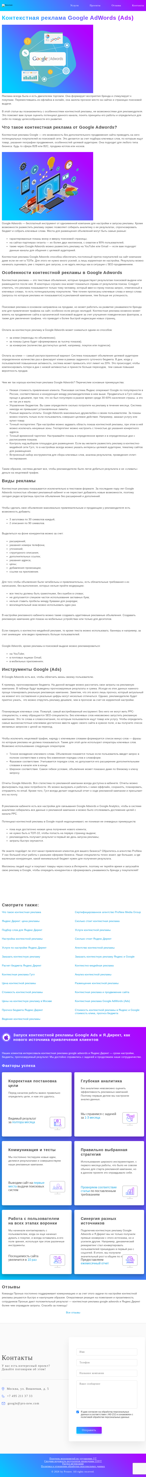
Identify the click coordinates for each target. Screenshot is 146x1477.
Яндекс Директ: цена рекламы (21, 921)
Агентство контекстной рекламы (95, 947)
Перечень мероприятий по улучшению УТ (73, 1458)
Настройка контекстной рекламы (22, 938)
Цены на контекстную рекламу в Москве (27, 1001)
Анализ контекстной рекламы (93, 974)
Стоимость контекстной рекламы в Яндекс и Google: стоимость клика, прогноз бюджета (107, 1011)
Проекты (95, 5)
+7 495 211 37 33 (20, 1396)
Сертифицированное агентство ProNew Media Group (108, 912)
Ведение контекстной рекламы (21, 1018)
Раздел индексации (73, 1463)
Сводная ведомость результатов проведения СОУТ (73, 1461)
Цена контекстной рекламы (19, 983)
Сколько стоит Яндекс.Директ (93, 938)
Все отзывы (73, 1312)
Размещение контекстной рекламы (97, 983)
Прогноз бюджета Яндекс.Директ (22, 1009)
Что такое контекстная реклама (21, 912)
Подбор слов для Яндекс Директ (22, 929)
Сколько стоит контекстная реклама (97, 921)
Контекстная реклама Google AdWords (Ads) (102, 1001)
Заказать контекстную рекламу (21, 956)
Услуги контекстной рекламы (93, 929)
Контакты (138, 5)
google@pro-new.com (23, 1403)
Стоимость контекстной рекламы (22, 992)
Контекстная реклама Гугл (18, 974)
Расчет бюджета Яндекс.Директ (21, 965)
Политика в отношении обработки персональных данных (73, 1466)
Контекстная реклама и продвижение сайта (102, 992)
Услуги (74, 5)
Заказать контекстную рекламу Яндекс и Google (105, 956)
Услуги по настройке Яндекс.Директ (24, 947)
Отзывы (116, 5)
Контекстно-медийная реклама (94, 965)
